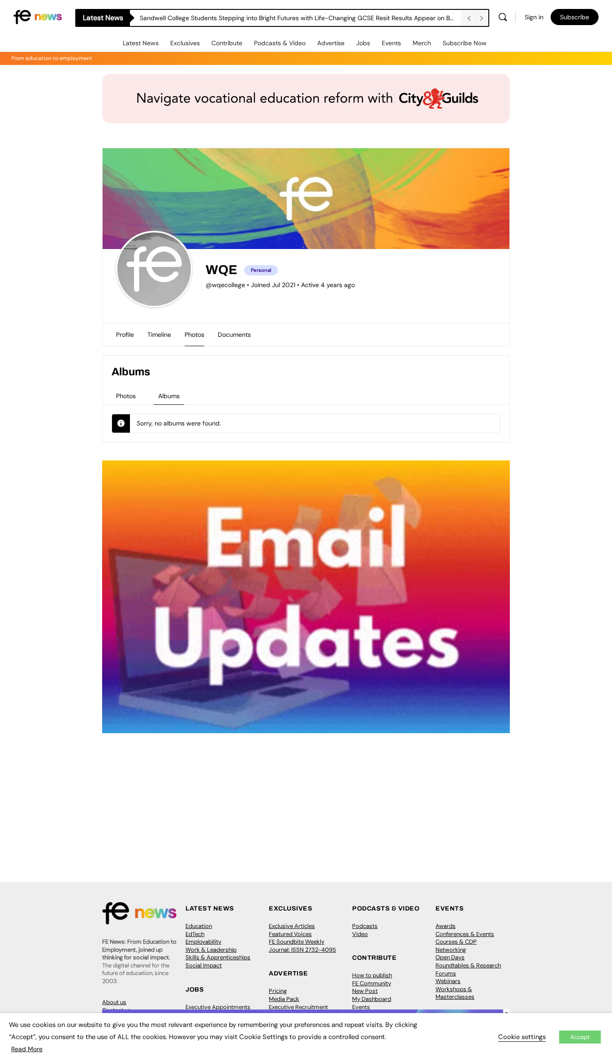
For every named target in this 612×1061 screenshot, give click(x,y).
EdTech (194, 934)
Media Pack (284, 999)
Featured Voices (290, 934)
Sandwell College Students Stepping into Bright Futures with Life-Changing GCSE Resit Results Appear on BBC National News (300, 18)
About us (114, 1002)
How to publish (372, 975)
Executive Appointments (217, 1007)
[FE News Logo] (37, 16)
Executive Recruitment (298, 1007)
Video (360, 934)
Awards (445, 926)
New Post (365, 991)
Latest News (141, 43)
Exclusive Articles (292, 926)
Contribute (226, 43)
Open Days (450, 957)
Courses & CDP (456, 941)
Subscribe (574, 17)
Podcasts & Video (280, 43)
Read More (27, 1049)
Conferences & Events (464, 934)
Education (198, 926)
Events (391, 43)
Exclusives (185, 43)
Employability (203, 941)
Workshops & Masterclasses (454, 993)
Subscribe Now (465, 43)
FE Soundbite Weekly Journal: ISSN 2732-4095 (302, 946)
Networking (450, 950)
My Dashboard (371, 999)
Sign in (534, 17)
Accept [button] (580, 1037)
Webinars (448, 981)
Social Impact (203, 965)
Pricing (278, 991)
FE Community (371, 983)
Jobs (363, 43)
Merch (422, 43)
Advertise (331, 43)
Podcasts (365, 926)
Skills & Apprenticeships (217, 957)
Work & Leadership (211, 950)
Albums (169, 396)
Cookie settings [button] (522, 1036)
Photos (126, 396)
